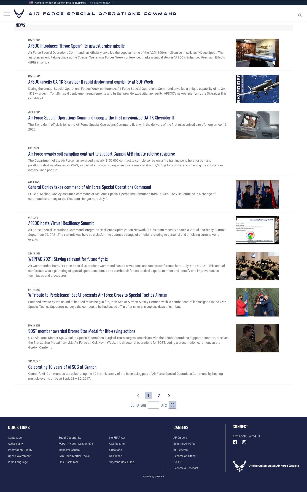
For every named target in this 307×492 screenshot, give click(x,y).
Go (172, 405)
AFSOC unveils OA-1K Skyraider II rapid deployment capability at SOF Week (90, 81)
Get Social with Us (246, 436)
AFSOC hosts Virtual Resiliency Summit (61, 222)
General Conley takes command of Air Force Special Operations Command (89, 186)
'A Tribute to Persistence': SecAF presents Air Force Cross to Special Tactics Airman (97, 294)
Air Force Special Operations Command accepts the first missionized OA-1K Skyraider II (101, 117)
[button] (101, 3)
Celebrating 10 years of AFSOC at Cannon (62, 366)
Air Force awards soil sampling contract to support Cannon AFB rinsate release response (101, 153)
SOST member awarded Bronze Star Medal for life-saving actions (81, 330)
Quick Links (19, 427)
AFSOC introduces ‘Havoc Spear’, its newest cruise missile (76, 45)
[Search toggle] (300, 14)
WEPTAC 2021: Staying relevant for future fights (68, 258)
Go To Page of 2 (149, 405)
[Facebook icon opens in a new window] (235, 442)
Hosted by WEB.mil (153, 476)
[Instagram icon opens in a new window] (244, 442)
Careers (180, 427)
